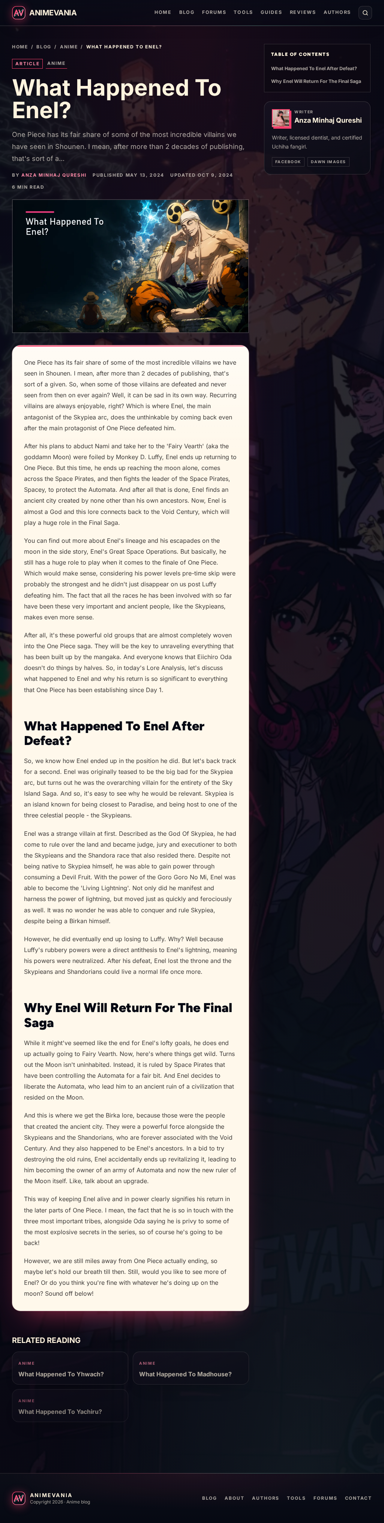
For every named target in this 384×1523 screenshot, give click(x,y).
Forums (214, 12)
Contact (358, 1498)
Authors (337, 12)
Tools (243, 12)
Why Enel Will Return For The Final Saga (316, 81)
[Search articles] (365, 13)
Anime (69, 47)
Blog (187, 12)
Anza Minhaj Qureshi (54, 175)
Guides (271, 12)
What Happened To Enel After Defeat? (314, 68)
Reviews (303, 12)
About (234, 1498)
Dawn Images (328, 161)
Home (163, 12)
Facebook (288, 161)
